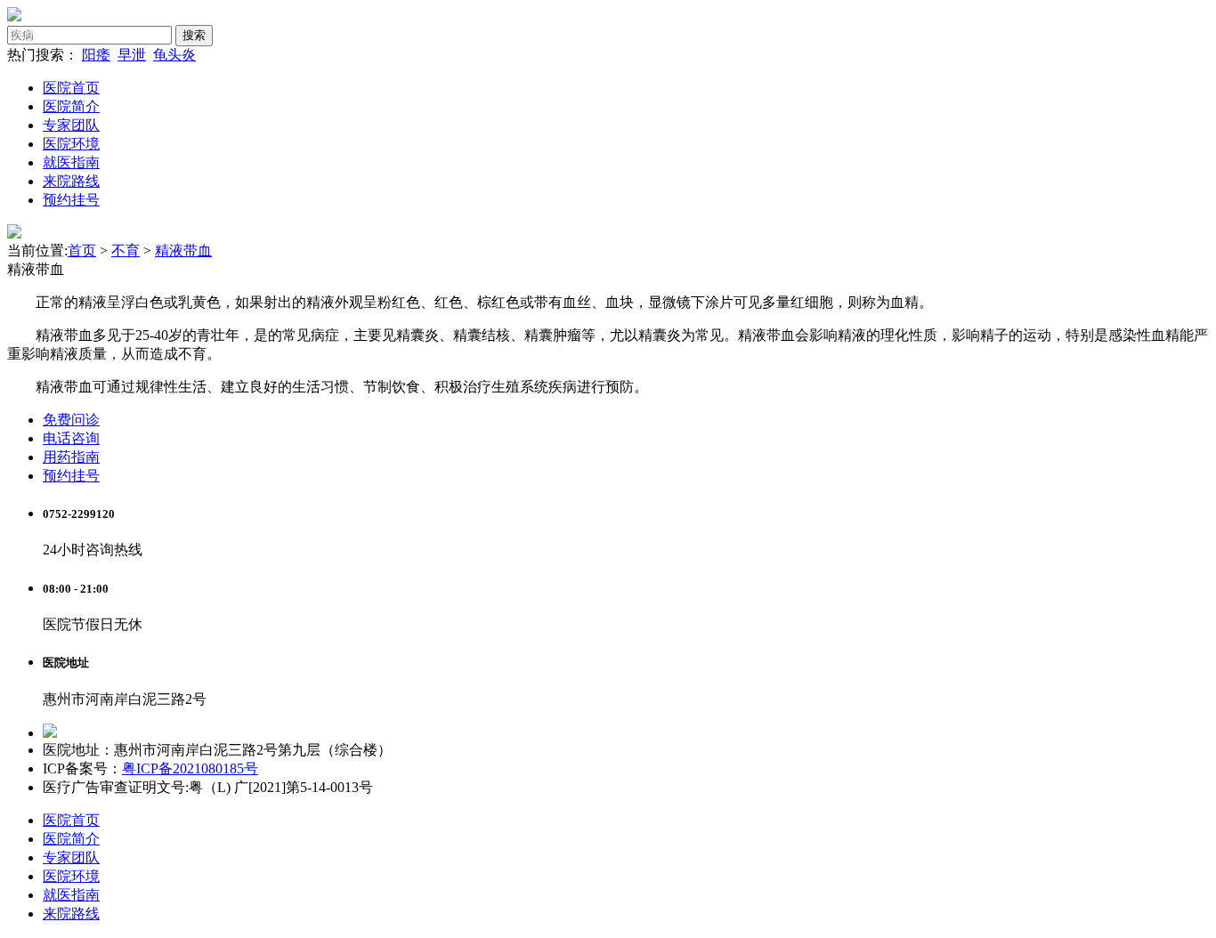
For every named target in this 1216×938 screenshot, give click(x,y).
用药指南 (71, 457)
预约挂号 (71, 199)
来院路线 (71, 181)
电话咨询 (71, 438)
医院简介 (71, 106)
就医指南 (71, 162)
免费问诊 (71, 419)
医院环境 (71, 143)
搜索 (194, 35)
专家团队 (71, 125)
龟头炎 (174, 54)
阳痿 (96, 54)
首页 (82, 250)
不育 (125, 250)
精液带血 (183, 250)
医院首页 (71, 87)
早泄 (132, 54)
